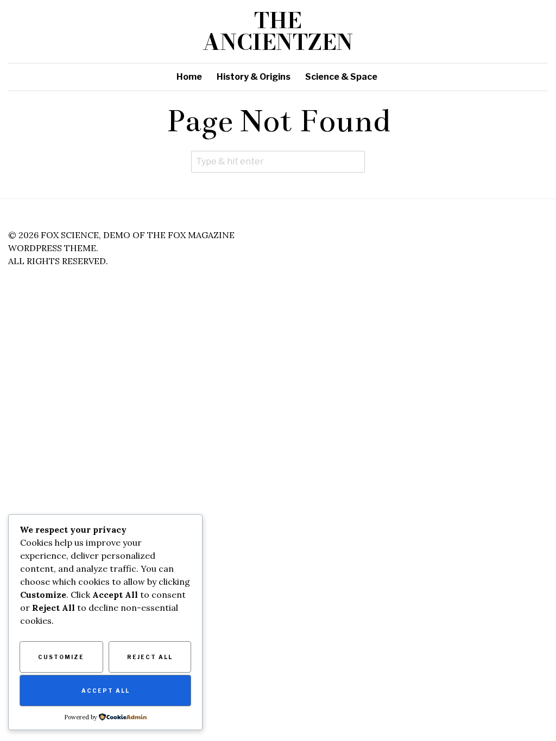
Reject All (150, 657)
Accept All (105, 690)
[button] (354, 162)
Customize (61, 657)
